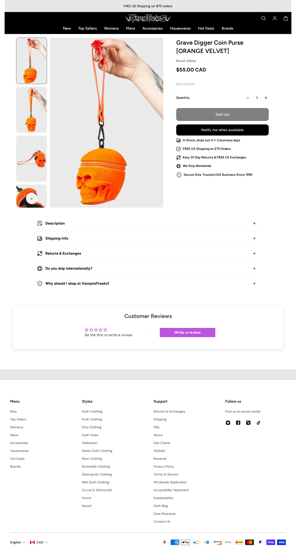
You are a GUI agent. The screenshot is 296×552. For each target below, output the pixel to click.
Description (55, 223)
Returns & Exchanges (63, 253)
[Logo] (148, 18)
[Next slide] (31, 198)
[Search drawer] (263, 18)
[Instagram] (228, 423)
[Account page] (274, 18)
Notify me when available (222, 130)
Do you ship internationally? (68, 268)
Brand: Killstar (186, 61)
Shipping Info (56, 238)
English (15, 542)
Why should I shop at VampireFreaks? (77, 283)
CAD (40, 542)
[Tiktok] (258, 423)
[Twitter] (248, 423)
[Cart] (285, 18)
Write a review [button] (187, 332)
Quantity (183, 98)
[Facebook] (238, 423)
